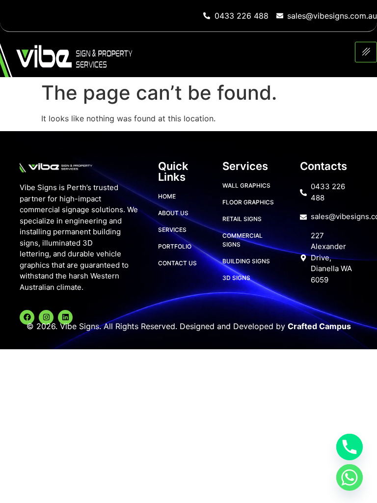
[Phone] (349, 447)
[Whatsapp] (349, 477)
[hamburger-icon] (366, 52)
